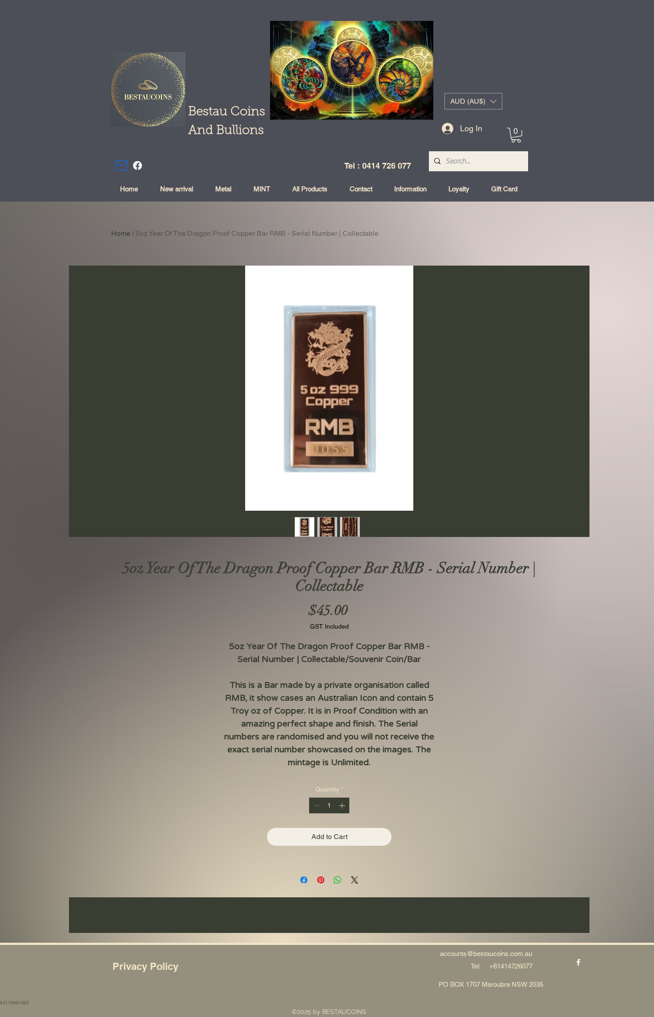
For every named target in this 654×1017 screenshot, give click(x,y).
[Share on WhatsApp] (337, 880)
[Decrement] (315, 805)
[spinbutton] (329, 805)
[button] (473, 101)
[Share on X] (354, 880)
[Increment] (342, 805)
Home (120, 233)
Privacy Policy (145, 966)
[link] (516, 135)
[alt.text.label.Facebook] (137, 165)
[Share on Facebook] (304, 880)
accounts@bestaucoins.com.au (486, 953)
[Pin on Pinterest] (320, 880)
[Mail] (121, 165)
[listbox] (473, 101)
